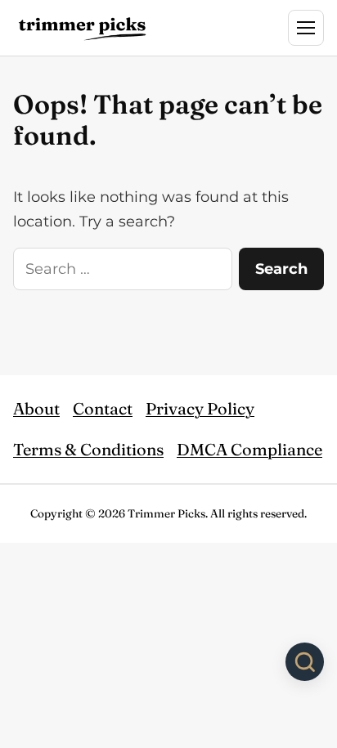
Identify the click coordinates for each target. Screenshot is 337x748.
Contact (103, 408)
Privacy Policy (200, 408)
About (36, 408)
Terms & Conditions (88, 449)
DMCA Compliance (249, 449)
